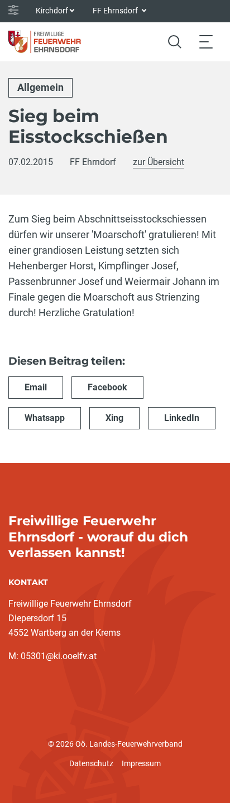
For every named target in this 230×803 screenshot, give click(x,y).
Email (36, 387)
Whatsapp (45, 418)
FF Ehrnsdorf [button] (116, 10)
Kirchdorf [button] (52, 10)
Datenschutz (91, 763)
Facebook (107, 387)
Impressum (141, 763)
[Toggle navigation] (206, 41)
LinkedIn (181, 418)
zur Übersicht (158, 162)
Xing (114, 418)
